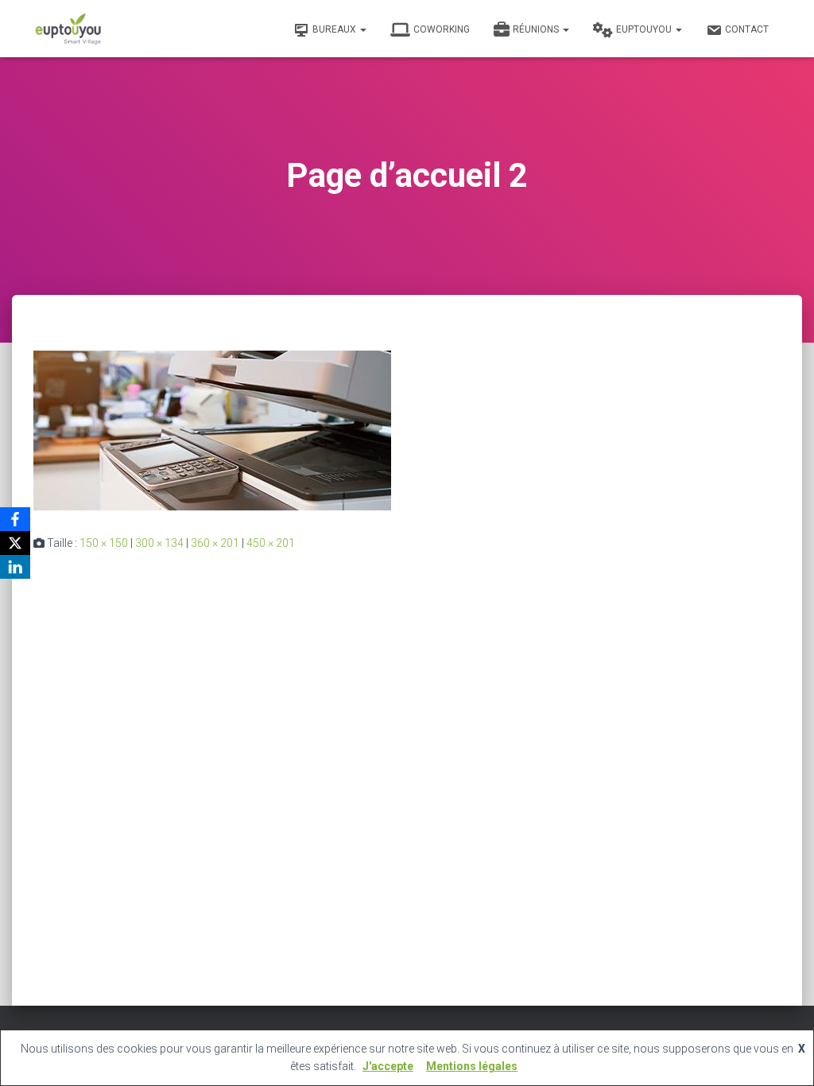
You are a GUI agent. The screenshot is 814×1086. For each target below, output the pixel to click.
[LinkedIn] (15, 567)
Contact (747, 29)
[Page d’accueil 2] (212, 429)
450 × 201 (270, 543)
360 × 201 (215, 543)
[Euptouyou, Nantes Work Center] (68, 28)
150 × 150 (103, 543)
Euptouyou (645, 29)
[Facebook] (15, 519)
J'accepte (387, 1066)
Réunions (537, 29)
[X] (15, 543)
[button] (362, 29)
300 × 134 (159, 543)
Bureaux (335, 29)
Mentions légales (471, 1066)
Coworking (441, 29)
